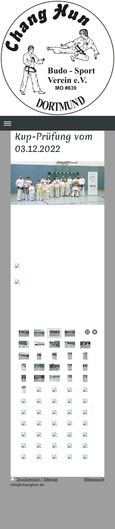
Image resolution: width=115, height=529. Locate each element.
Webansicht (94, 479)
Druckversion (28, 479)
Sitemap (50, 479)
